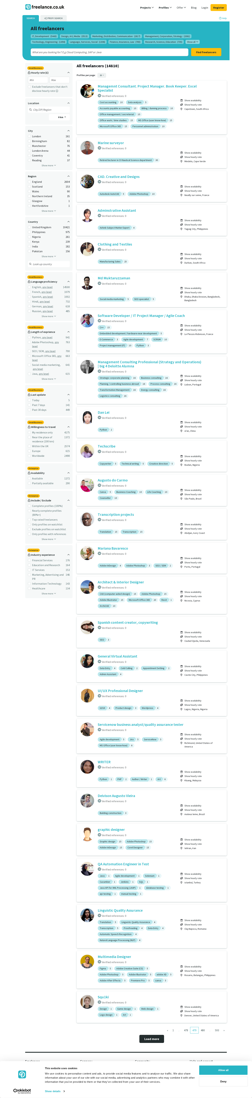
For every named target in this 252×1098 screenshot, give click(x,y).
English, (37, 287)
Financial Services (42, 560)
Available (37, 478)
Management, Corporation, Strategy (167, 36)
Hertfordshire (40, 205)
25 (101, 75)
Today (35, 400)
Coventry (37, 155)
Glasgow (37, 201)
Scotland (37, 186)
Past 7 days (38, 405)
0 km (61, 117)
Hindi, (35, 301)
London (36, 136)
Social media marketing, (46, 365)
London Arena (40, 150)
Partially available (42, 483)
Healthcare (38, 588)
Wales (35, 191)
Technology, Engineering (48, 41)
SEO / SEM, (38, 351)
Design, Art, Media (74, 36)
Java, (35, 373)
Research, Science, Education (163, 41)
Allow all (223, 1070)
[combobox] (101, 52)
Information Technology (46, 583)
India (35, 246)
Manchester (39, 146)
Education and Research (46, 565)
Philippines (38, 232)
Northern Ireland (42, 196)
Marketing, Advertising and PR (48, 576)
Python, (36, 337)
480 (203, 1030)
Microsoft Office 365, (44, 356)
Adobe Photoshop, (43, 342)
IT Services (38, 570)
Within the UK (40, 446)
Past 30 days (39, 409)
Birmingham (39, 141)
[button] (147, 7)
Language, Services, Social (87, 41)
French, (36, 292)
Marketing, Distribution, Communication (116, 36)
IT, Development (44, 36)
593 (217, 1030)
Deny (223, 1081)
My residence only (42, 432)
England (37, 181)
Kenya (35, 241)
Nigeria (36, 237)
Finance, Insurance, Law (125, 41)
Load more (151, 1039)
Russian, (37, 311)
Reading (37, 160)
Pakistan (37, 251)
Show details (53, 1091)
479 (194, 1030)
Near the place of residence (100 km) (43, 439)
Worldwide (38, 455)
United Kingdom (41, 227)
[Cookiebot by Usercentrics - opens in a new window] (22, 1091)
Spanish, (37, 296)
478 (186, 1030)
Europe (36, 451)
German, (37, 306)
